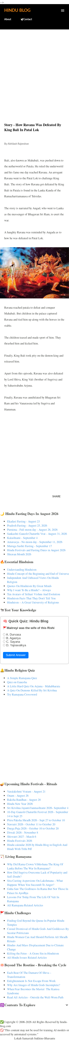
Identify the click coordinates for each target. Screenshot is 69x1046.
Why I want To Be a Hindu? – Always (29, 590)
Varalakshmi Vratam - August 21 (26, 791)
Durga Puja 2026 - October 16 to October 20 (33, 828)
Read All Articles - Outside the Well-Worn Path (35, 997)
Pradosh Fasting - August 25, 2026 (27, 525)
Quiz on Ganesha (17, 682)
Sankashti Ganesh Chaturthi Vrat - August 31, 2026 (37, 534)
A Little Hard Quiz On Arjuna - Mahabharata (33, 686)
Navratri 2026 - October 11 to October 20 (31, 824)
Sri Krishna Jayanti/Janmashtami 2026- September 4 (37, 808)
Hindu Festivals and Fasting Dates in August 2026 (36, 550)
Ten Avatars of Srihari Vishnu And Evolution (33, 594)
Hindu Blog (17, 10)
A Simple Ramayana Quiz (22, 678)
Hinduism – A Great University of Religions (33, 602)
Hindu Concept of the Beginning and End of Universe (38, 574)
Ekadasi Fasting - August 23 (23, 521)
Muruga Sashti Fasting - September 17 (29, 546)
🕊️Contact (26, 19)
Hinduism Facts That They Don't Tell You (31, 598)
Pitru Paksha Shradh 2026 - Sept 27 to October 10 (36, 820)
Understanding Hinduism (21, 569)
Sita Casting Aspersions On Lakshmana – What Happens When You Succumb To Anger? (35, 883)
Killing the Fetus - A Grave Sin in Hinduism (33, 953)
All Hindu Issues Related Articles (27, 957)
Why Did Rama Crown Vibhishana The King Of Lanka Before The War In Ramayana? (35, 866)
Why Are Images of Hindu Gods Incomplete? (33, 985)
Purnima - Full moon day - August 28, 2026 (32, 529)
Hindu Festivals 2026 (19, 841)
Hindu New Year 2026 (20, 804)
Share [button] (56, 496)
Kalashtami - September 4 (22, 538)
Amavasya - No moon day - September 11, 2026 (34, 542)
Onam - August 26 (17, 795)
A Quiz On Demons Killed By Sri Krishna (32, 690)
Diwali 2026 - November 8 (22, 832)
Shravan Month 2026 (19, 554)
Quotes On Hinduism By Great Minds (29, 586)
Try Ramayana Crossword (22, 694)
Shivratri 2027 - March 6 (21, 836)
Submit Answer (16, 655)
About (7, 19)
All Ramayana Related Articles (25, 905)
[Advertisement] (34, 68)
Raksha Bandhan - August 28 (24, 800)
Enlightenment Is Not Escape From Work (31, 981)
